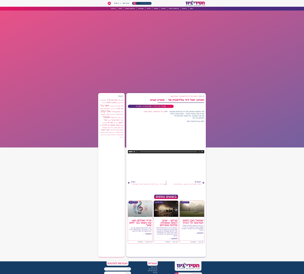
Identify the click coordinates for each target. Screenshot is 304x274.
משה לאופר (105, 130)
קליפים (163, 8)
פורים (106, 132)
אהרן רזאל (111, 103)
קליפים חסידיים (152, 271)
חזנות (120, 8)
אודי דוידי (104, 103)
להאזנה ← (199, 233)
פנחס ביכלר (120, 135)
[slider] (131, 151)
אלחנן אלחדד (115, 112)
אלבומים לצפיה (130, 8)
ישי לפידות (105, 125)
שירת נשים (154, 267)
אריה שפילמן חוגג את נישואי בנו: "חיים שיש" (140, 223)
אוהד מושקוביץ (113, 106)
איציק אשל (106, 108)
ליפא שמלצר (116, 127)
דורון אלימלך (113, 117)
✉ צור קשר (125, 3)
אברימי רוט (103, 100)
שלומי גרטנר (107, 135)
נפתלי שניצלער (119, 132)
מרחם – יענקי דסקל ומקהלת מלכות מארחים (168, 223)
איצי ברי (104, 105)
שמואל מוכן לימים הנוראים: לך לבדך (193, 221)
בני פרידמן (120, 114)
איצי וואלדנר (119, 108)
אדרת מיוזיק (120, 103)
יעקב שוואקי (115, 125)
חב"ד (121, 120)
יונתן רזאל (116, 123)
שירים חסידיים (153, 269)
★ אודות (116, 3)
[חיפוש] (134, 3)
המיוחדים (141, 8)
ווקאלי (106, 117)
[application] (166, 151)
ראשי (191, 8)
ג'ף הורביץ (114, 114)
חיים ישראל (115, 120)
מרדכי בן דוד (114, 130)
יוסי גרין (110, 123)
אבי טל (120, 100)
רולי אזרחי (113, 135)
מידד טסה (110, 127)
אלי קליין (105, 111)
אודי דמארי (120, 106)
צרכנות (113, 8)
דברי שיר (120, 117)
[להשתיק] (134, 152)
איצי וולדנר (112, 108)
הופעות (156, 8)
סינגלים (184, 8)
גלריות (149, 8)
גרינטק (103, 114)
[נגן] (202, 152)
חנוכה (109, 120)
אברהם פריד (112, 100)
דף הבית (201, 96)
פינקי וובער (102, 132)
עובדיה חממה (112, 132)
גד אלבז (108, 114)
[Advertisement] (166, 167)
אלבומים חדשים (174, 8)
